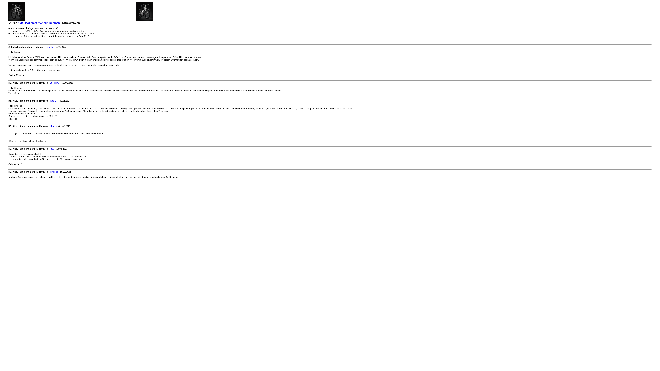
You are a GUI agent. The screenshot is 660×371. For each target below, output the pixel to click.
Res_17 (54, 100)
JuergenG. (55, 83)
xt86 (52, 149)
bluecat (53, 126)
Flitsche (49, 47)
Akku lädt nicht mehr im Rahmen (39, 22)
